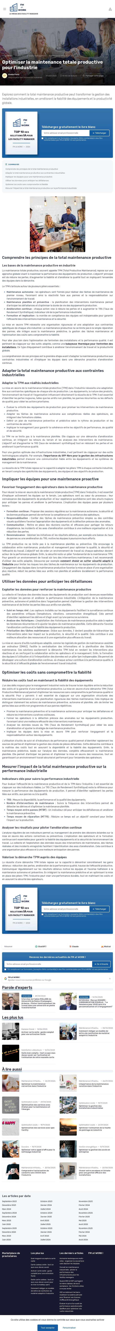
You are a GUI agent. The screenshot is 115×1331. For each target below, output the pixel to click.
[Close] (87, 654)
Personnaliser (69, 1327)
